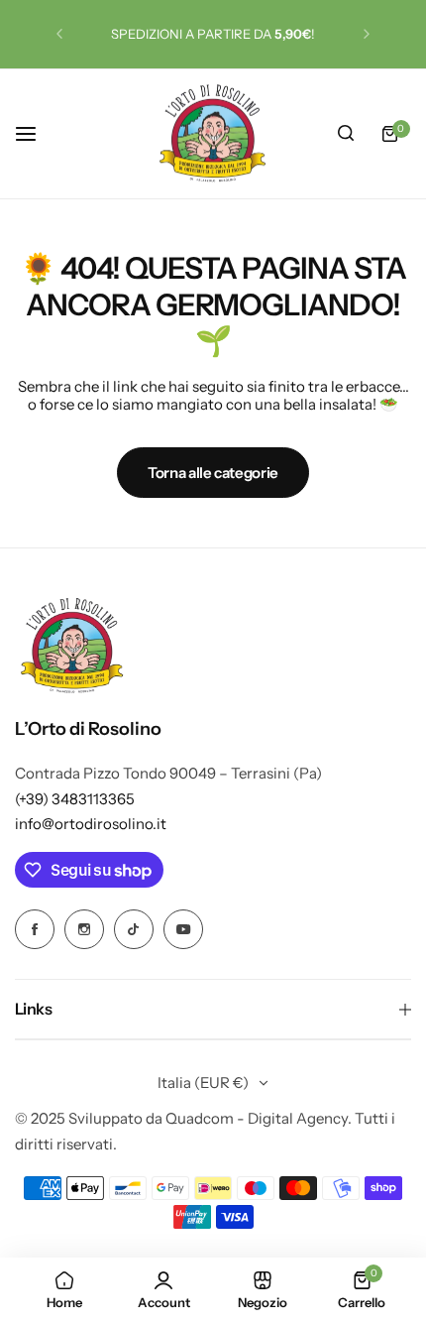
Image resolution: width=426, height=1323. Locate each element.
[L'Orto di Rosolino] (213, 134)
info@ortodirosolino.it (90, 823)
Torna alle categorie (213, 472)
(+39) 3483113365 (75, 798)
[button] (59, 34)
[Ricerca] (346, 134)
